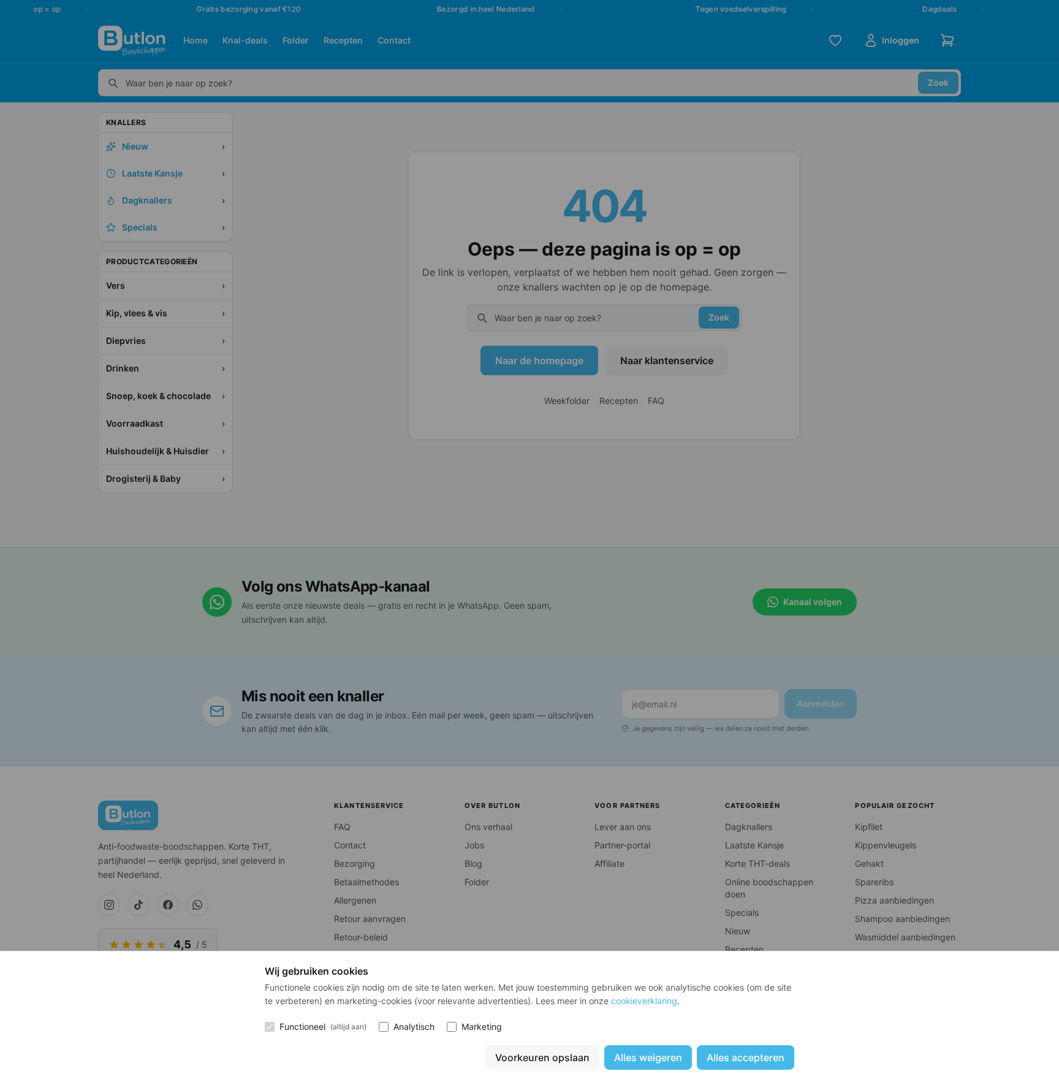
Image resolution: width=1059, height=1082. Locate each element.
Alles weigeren (648, 1057)
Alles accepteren (745, 1057)
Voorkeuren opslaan (542, 1057)
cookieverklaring (644, 1001)
